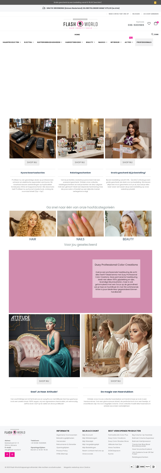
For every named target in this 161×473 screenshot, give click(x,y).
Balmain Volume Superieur (143, 438)
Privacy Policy (62, 450)
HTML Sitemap (62, 454)
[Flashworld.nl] (80, 24)
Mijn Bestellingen (89, 447)
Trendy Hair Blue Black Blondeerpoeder (141, 445)
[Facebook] (7, 454)
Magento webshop (71, 467)
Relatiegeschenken (140, 457)
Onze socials (87, 454)
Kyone (110, 454)
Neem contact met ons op (119, 14)
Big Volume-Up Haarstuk (142, 435)
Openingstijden (62, 447)
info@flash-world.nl (13, 450)
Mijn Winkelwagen (89, 438)
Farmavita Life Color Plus (118, 435)
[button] (149, 23)
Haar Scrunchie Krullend (142, 449)
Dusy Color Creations (117, 438)
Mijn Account (87, 435)
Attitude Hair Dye (115, 444)
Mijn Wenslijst (87, 441)
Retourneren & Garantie (66, 444)
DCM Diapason (114, 450)
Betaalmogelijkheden (65, 438)
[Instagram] (12, 454)
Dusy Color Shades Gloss (118, 441)
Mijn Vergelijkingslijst (90, 444)
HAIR (32, 239)
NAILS (80, 239)
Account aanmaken (151, 14)
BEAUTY (128, 239)
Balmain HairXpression (141, 441)
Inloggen (136, 14)
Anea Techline (114, 447)
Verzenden (61, 441)
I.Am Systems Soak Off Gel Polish (142, 453)
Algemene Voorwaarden (66, 435)
